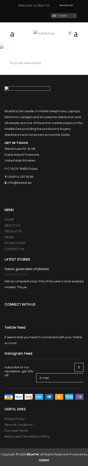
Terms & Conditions (18, 424)
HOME (9, 219)
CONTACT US (14, 249)
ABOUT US (12, 225)
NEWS (9, 237)
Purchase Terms (16, 430)
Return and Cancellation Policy (27, 436)
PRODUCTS (13, 231)
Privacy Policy (15, 419)
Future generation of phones (27, 268)
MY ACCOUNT (15, 243)
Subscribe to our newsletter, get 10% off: (19, 371)
